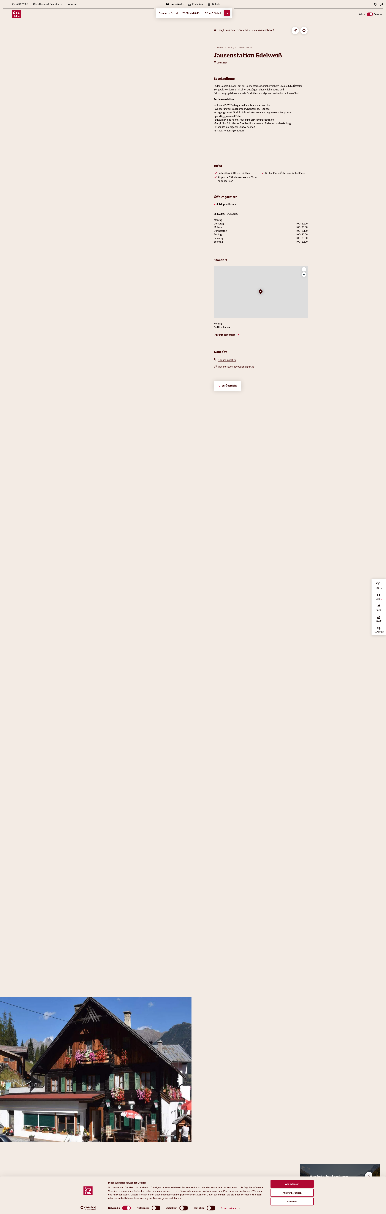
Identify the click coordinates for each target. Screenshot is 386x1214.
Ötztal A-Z (243, 30)
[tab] (175, 4)
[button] (260, 292)
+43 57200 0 (22, 4)
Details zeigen (228, 1208)
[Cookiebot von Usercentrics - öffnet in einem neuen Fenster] (88, 1208)
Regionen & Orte (227, 30)
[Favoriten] (375, 4)
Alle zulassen (292, 1184)
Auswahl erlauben (292, 1193)
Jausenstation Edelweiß (262, 30)
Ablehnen (292, 1201)
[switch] (156, 1208)
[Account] (381, 4)
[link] (214, 4)
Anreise (72, 4)
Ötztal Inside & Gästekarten (48, 4)
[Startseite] (215, 30)
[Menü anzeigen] (5, 14)
